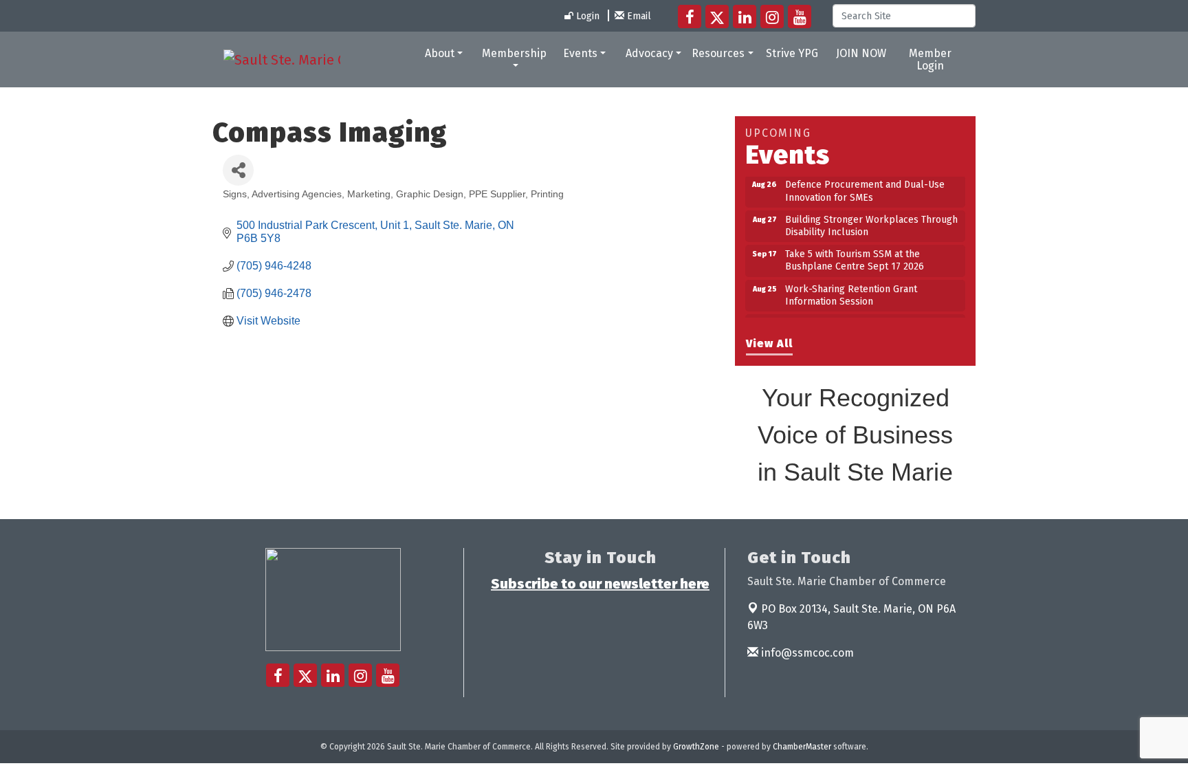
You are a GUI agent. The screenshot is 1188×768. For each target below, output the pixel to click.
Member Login (930, 59)
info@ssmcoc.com (806, 652)
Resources (718, 53)
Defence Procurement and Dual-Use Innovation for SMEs (865, 185)
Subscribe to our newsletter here (600, 583)
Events (580, 53)
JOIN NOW (861, 53)
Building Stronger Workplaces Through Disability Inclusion (871, 220)
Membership (514, 53)
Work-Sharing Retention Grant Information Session (851, 290)
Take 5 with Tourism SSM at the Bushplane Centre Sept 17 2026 (854, 255)
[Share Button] (238, 170)
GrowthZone (696, 746)
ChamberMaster (802, 746)
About (439, 53)
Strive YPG (792, 53)
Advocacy (649, 53)
